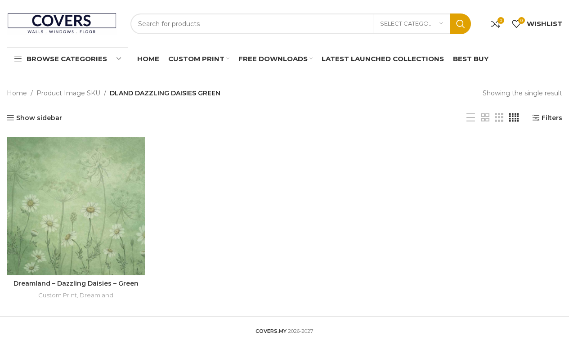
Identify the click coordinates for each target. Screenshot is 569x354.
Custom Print (57, 295)
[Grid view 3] (499, 117)
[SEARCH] (460, 23)
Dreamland (96, 295)
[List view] (470, 117)
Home (17, 93)
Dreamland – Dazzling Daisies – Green (76, 283)
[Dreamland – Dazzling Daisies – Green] (76, 206)
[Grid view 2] (485, 117)
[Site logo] (62, 23)
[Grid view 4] (514, 117)
